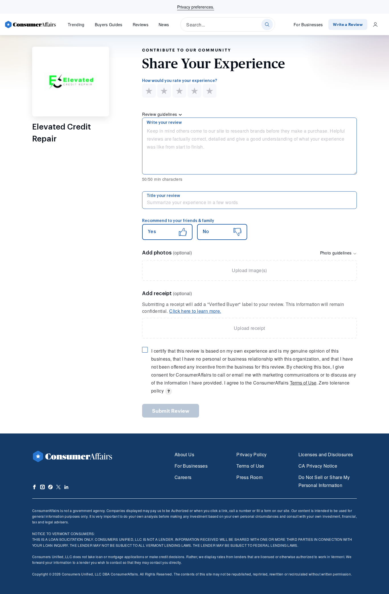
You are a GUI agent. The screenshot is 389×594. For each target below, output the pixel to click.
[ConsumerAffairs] (30, 24)
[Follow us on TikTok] (50, 487)
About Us (184, 454)
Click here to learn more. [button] (195, 311)
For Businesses (308, 24)
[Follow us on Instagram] (42, 487)
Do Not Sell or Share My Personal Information (324, 481)
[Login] (375, 24)
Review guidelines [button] (160, 114)
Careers (183, 477)
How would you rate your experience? (179, 81)
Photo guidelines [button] (336, 253)
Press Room (249, 477)
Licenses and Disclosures (325, 454)
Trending (76, 24)
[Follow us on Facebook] (34, 487)
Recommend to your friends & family (178, 221)
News (164, 24)
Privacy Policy (251, 454)
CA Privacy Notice (317, 466)
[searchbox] (228, 24)
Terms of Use (303, 382)
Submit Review (170, 411)
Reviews (140, 24)
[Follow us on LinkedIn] (66, 487)
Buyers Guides (108, 24)
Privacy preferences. (195, 7)
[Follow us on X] (58, 487)
